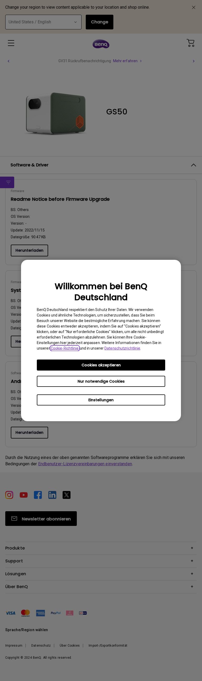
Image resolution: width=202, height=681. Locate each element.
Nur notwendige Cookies (101, 381)
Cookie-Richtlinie (65, 348)
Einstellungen (101, 400)
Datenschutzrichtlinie (122, 348)
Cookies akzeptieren (101, 365)
